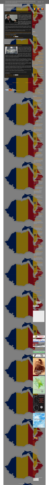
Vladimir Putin (34, 464)
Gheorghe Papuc (35, 472)
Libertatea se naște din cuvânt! (38, 176)
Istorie (33, 443)
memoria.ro (35, 293)
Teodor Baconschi (35, 467)
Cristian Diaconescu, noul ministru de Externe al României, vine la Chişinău (38, 231)
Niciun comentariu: (10, 36)
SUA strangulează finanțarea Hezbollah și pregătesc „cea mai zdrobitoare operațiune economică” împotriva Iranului (38, 67)
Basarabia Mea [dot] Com (37, 291)
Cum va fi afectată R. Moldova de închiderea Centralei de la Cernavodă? (38, 93)
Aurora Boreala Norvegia (36, 120)
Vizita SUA (34, 475)
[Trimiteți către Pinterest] (17, 36)
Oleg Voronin (21, 37)
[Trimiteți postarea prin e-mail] (13, 36)
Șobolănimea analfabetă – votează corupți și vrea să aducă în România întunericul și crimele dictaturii (38, 115)
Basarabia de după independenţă (38, 275)
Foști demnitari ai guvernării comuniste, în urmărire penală (13, 45)
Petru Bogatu (35, 180)
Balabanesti (35, 256)
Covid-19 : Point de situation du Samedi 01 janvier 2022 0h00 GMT (38, 80)
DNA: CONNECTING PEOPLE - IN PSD (38, 210)
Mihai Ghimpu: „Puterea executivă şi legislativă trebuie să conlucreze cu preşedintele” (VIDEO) (38, 172)
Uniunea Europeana (35, 456)
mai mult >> (34, 25)
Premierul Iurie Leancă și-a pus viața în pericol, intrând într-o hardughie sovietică (38, 214)
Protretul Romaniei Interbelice (37, 295)
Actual (8, 37)
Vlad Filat (34, 448)
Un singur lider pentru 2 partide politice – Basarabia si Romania (38, 236)
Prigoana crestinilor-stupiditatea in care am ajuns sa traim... (38, 271)
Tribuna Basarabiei (7, 35)
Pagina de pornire (15, 82)
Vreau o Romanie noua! (37, 189)
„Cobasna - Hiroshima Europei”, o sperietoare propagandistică (37, 89)
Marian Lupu (34, 453)
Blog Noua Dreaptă (36, 282)
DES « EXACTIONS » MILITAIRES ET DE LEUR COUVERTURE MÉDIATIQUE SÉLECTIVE (38, 85)
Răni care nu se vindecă (36, 18)
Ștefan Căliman (36, 218)
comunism (34, 457)
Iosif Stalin (34, 468)
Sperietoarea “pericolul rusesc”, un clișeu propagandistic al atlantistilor (38, 79)
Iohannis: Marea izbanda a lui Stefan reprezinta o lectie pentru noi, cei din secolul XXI (38, 201)
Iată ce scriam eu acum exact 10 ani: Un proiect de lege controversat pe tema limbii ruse (38, 252)
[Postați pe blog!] (15, 36)
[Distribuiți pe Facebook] (17, 36)
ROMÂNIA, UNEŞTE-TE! (37, 163)
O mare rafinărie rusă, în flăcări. (37, 103)
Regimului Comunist (35, 474)
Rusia (33, 447)
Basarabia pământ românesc (36, 455)
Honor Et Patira (36, 185)
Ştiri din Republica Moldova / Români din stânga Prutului (37, 152)
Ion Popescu (34, 473)
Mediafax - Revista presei (37, 97)
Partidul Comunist (35, 454)
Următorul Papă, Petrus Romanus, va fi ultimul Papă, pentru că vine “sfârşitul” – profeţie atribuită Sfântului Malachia (38, 227)
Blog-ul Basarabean (36, 277)
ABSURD (35, 286)
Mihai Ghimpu (34, 445)
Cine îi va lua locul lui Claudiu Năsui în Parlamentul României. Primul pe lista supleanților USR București (38, 99)
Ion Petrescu (35, 119)
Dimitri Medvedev (35, 465)
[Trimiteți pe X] (16, 36)
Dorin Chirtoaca (13, 37)
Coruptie (10, 37)
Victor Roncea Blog (36, 132)
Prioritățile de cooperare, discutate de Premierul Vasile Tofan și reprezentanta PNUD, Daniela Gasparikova (37, 73)
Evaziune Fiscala (18, 37)
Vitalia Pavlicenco (36, 138)
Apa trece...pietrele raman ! (37, 267)
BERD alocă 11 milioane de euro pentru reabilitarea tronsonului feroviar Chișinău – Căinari (38, 109)
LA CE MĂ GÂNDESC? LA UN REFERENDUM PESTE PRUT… (37, 139)
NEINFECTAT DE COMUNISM (37, 220)
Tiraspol (34, 458)
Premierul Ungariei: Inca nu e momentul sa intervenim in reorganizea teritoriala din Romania (38, 246)
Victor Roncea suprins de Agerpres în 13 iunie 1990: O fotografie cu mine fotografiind (38, 134)
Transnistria (34, 446)
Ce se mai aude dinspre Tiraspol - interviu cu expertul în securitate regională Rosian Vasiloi (38, 159)
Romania (34, 444)
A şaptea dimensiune (36, 113)
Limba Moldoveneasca (35, 463)
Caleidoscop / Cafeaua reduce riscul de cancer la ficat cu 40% (38, 144)
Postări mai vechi (28, 82)
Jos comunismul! (36, 261)
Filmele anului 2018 (36, 148)
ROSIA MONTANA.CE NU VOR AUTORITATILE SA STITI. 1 (37, 268)
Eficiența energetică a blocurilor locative (38, 123)
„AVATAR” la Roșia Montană (37, 241)
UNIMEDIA (15, 35)
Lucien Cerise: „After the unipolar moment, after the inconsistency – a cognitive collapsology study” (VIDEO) (38, 83)
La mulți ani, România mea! (37, 177)
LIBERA (35, 284)
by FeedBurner (40, 304)
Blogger (29, 483)
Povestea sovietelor (35, 17)
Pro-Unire (35, 194)
